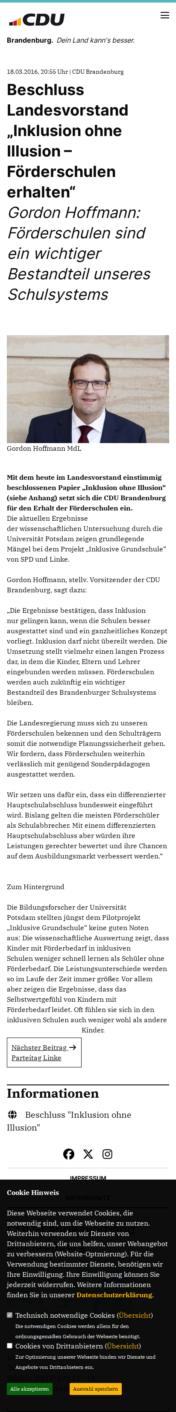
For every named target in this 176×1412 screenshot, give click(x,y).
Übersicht (135, 1315)
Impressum (88, 1178)
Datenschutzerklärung (114, 1294)
